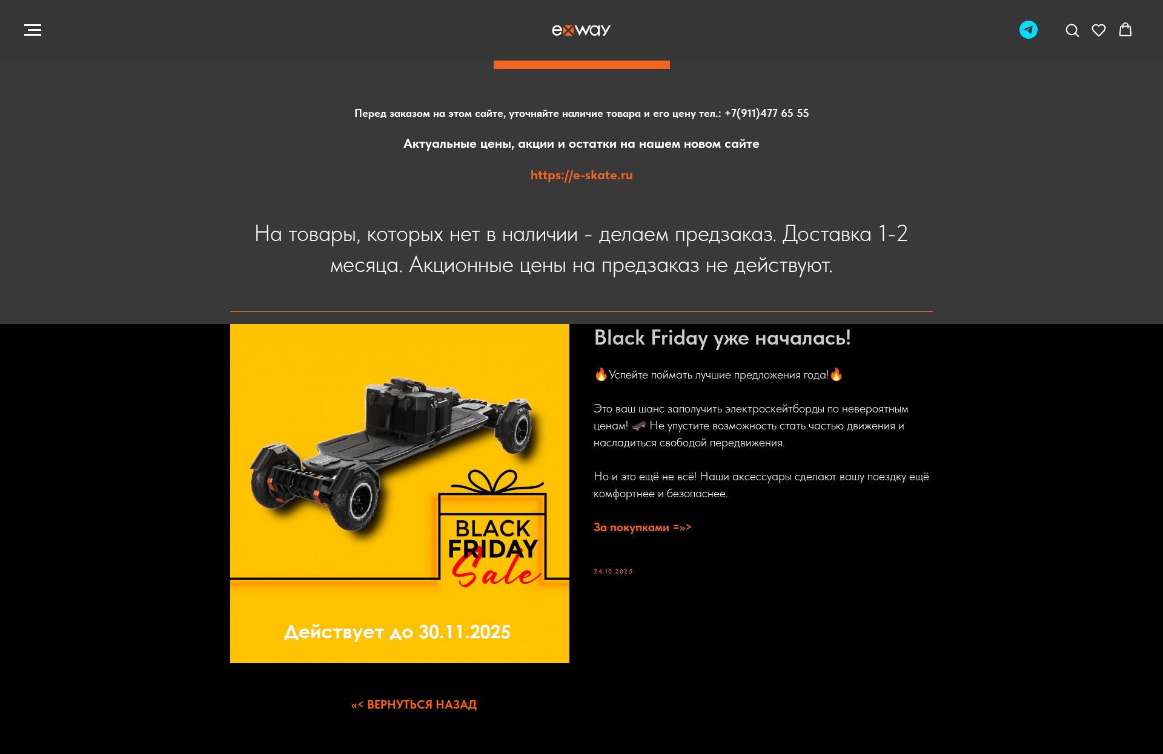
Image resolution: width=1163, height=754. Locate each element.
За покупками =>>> (643, 527)
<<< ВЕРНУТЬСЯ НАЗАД (414, 704)
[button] (1072, 29)
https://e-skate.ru (582, 174)
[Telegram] (1028, 35)
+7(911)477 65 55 (766, 113)
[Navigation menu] (32, 30)
